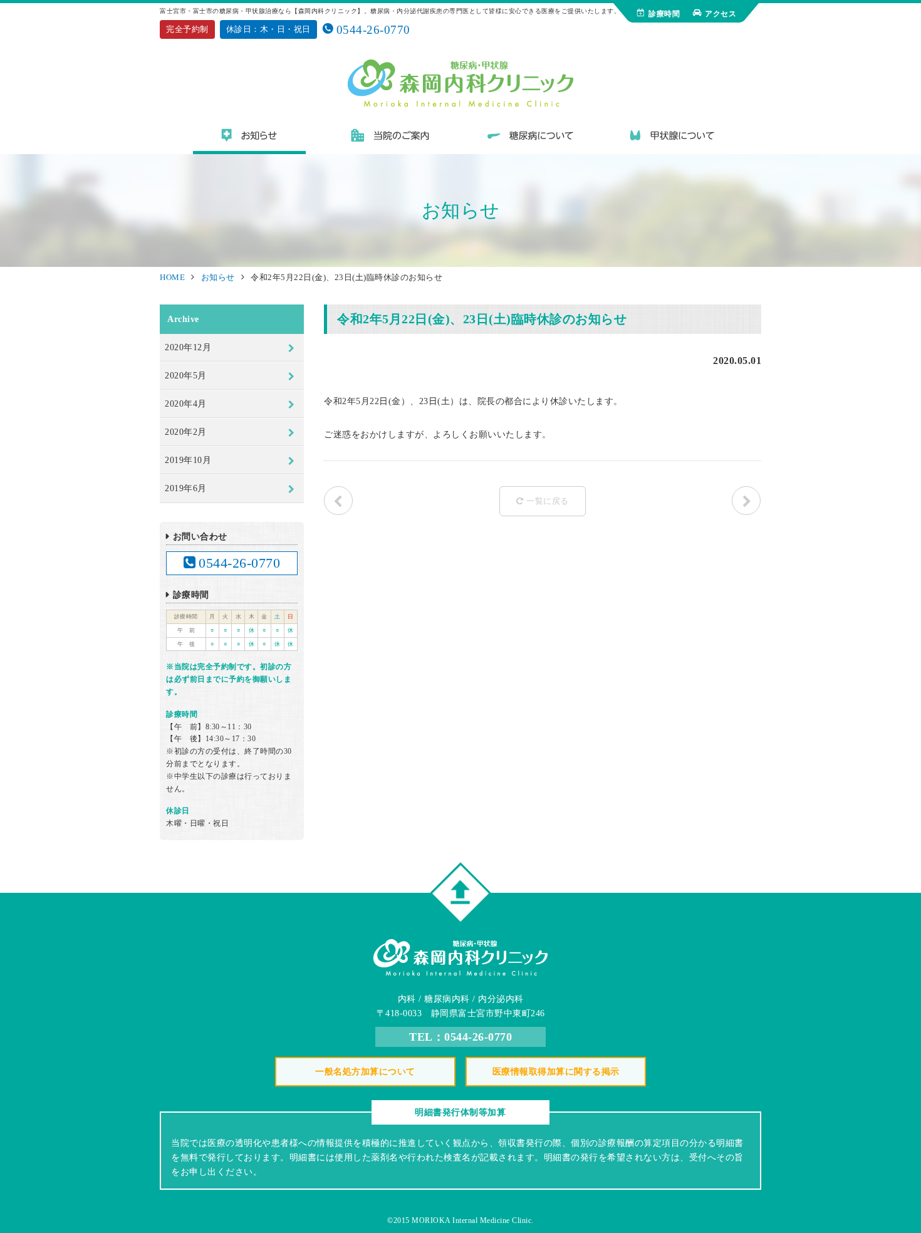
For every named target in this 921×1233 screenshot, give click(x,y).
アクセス (720, 13)
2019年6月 (186, 488)
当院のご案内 (390, 140)
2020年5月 (186, 375)
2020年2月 (186, 432)
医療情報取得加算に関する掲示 (556, 1071)
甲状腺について (672, 140)
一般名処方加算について (365, 1071)
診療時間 (664, 13)
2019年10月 (188, 460)
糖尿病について (531, 140)
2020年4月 (186, 403)
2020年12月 (188, 347)
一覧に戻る (547, 501)
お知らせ (249, 140)
